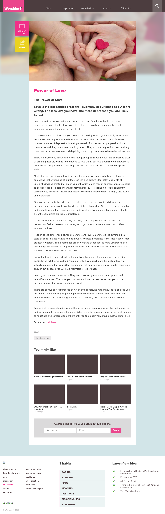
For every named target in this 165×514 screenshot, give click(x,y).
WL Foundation (32, 481)
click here (51, 322)
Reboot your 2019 (128, 477)
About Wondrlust (10, 469)
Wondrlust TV (9, 492)
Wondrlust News (33, 473)
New (5, 477)
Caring (66, 472)
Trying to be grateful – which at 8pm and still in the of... (139, 486)
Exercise (67, 477)
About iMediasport (34, 488)
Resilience (30, 477)
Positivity (68, 493)
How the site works (11, 473)
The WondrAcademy (130, 491)
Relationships (42, 338)
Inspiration (8, 481)
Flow (65, 482)
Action (6, 488)
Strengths (68, 504)
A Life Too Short (128, 481)
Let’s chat (30, 484)
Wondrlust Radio (33, 469)
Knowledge (8, 484)
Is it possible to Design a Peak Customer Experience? (139, 472)
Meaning (67, 488)
